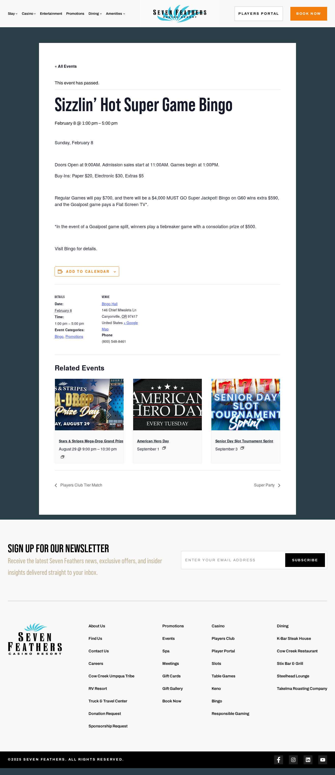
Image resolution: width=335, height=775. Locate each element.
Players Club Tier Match (80, 485)
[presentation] (89, 404)
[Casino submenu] (35, 13)
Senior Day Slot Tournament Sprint (244, 440)
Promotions (74, 336)
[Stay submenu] (16, 13)
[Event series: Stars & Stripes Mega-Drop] (62, 456)
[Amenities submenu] (124, 13)
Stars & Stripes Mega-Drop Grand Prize (91, 440)
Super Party (265, 485)
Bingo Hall (109, 303)
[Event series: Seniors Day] (242, 448)
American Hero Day (153, 440)
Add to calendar (88, 271)
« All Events (66, 66)
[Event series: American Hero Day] (164, 448)
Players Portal (258, 13)
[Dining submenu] (101, 13)
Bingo (59, 336)
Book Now (308, 13)
